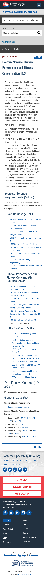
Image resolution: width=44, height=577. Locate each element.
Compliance (22, 555)
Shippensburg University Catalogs (20, 12)
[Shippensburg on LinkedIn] (29, 512)
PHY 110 (25, 436)
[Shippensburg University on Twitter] (10, 469)
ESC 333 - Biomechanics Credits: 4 (25, 358)
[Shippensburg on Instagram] (23, 512)
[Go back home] (14, 5)
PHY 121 (35, 436)
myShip (6, 520)
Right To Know (33, 555)
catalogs (12, 572)
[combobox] (22, 20)
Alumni (5, 533)
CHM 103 (25, 430)
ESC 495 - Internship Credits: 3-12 (23, 320)
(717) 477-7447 (15, 464)
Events (25, 524)
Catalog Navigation (12, 49)
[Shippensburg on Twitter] (11, 512)
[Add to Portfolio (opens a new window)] (35, 57)
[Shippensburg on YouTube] (17, 512)
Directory (26, 533)
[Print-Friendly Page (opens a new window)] (37, 57)
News (25, 520)
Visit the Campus (22, 493)
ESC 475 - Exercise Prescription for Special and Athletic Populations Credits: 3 (25, 313)
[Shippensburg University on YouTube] (15, 469)
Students (6, 525)
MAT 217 (18, 421)
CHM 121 (17, 433)
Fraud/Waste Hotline (22, 557)
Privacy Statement (10, 555)
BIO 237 (25, 427)
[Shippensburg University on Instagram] (20, 469)
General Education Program (18, 407)
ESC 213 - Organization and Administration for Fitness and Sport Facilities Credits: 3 (25, 343)
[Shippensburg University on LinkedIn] (25, 469)
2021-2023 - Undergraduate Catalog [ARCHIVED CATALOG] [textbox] (22, 20)
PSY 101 (21, 424)
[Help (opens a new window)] (40, 57)
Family (5, 537)
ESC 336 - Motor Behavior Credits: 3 (23, 244)
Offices (25, 528)
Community (7, 542)
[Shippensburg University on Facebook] (5, 469)
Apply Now (22, 480)
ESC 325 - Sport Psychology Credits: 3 (26, 355)
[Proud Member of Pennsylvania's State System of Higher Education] (22, 563)
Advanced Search (9, 41)
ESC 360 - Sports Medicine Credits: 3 (26, 361)
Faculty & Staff (8, 529)
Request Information (22, 486)
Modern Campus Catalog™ (25, 574)
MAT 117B (24, 418)
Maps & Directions (29, 537)
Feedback (26, 541)
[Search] (39, 33)
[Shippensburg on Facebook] (5, 512)
